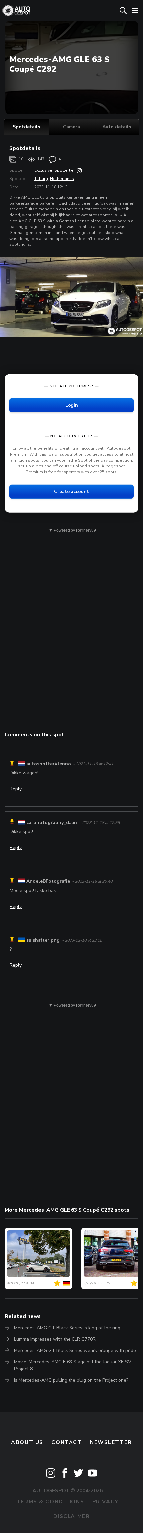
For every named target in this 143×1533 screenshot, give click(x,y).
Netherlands (62, 178)
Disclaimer (71, 1516)
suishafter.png (43, 940)
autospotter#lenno (48, 764)
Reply (16, 789)
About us (27, 1442)
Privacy (105, 1501)
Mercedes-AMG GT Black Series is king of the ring (67, 1328)
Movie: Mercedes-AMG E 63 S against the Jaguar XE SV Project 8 (72, 1365)
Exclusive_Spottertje (54, 170)
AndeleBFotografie (48, 881)
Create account (71, 491)
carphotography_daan (51, 822)
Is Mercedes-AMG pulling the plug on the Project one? (71, 1380)
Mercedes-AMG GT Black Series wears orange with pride (75, 1350)
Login (71, 405)
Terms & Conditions (50, 1501)
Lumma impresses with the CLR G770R (55, 1339)
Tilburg (41, 178)
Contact (66, 1442)
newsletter (111, 1442)
